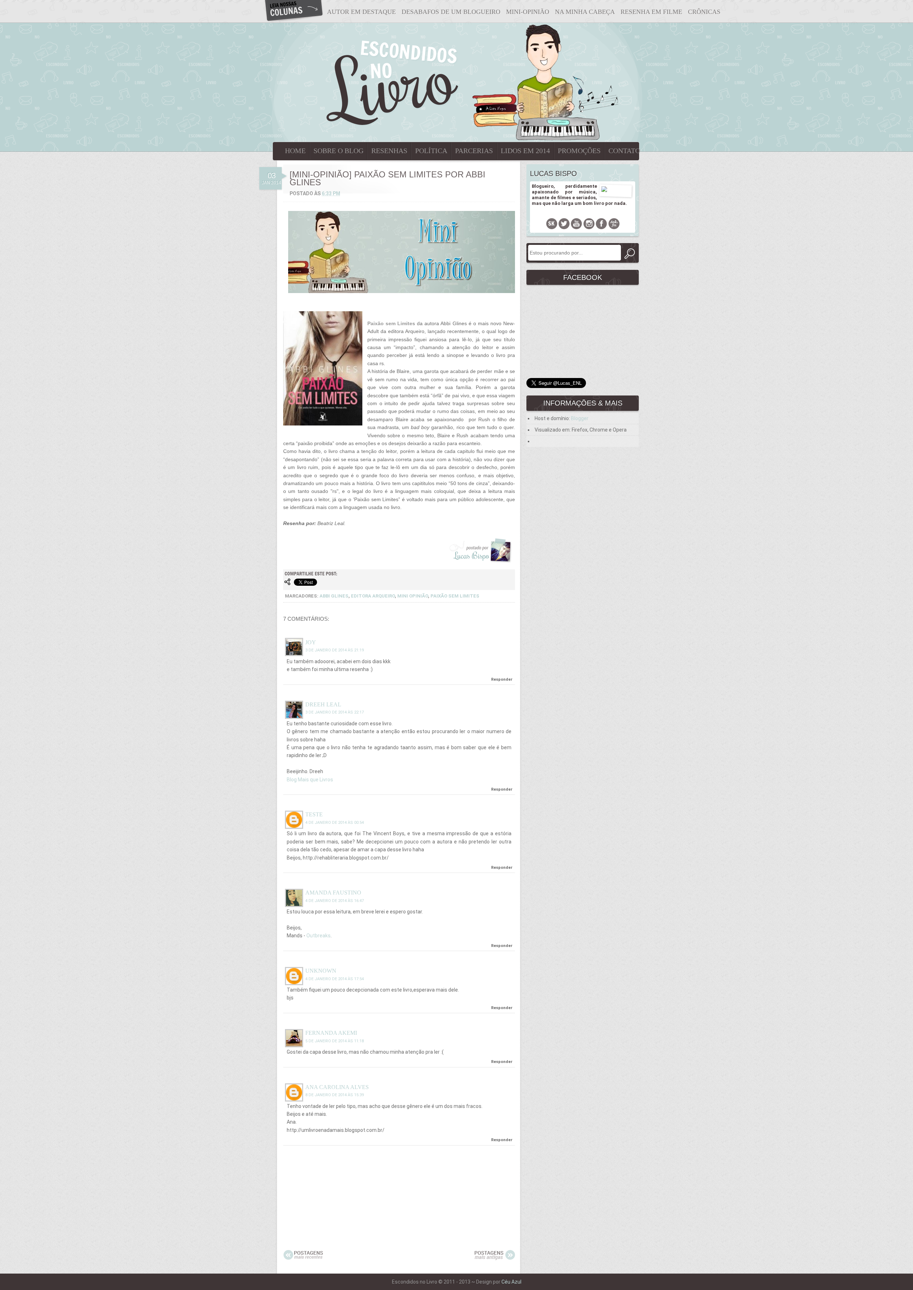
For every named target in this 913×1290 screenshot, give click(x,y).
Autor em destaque (361, 11)
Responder (501, 679)
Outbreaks (318, 935)
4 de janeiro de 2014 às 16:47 (334, 900)
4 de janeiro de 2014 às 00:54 (334, 822)
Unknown (320, 971)
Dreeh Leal (323, 704)
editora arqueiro (373, 596)
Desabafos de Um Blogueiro (451, 11)
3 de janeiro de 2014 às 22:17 (334, 712)
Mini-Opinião (527, 11)
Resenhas (389, 151)
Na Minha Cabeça (585, 11)
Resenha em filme (651, 11)
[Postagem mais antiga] (495, 1258)
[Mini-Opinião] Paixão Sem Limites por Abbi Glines (387, 178)
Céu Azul (511, 1282)
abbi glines (334, 596)
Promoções (579, 151)
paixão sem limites (454, 596)
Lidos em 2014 (525, 151)
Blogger (579, 418)
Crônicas (704, 11)
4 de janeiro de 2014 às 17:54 (334, 979)
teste (314, 814)
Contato (624, 151)
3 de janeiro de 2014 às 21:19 (334, 650)
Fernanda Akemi (331, 1033)
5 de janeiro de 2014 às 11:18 (334, 1041)
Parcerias (474, 151)
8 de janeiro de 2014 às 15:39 (334, 1095)
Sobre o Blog (338, 151)
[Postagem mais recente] (303, 1258)
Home (295, 151)
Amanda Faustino (333, 893)
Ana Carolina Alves (337, 1087)
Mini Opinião (412, 596)
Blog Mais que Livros (310, 779)
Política (431, 151)
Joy (310, 642)
